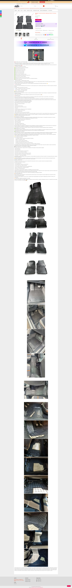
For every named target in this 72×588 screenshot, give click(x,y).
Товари (19, 10)
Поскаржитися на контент (34, 587)
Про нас (21, 10)
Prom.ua (39, 586)
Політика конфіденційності (44, 10)
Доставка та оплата (29, 10)
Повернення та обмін (36, 10)
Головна (15, 10)
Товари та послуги (17, 8)
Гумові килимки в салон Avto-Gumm (24, 8)
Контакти (25, 10)
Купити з (37, 21)
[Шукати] (43, 6)
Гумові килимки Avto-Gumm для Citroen (34, 8)
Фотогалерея (50, 10)
